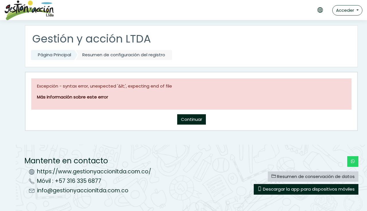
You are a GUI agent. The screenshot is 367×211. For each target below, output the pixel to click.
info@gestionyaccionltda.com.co (82, 190)
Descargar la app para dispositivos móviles (308, 189)
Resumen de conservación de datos (315, 176)
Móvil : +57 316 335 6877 (69, 181)
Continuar (191, 119)
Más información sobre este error (72, 97)
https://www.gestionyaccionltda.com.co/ (94, 171)
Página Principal (54, 55)
